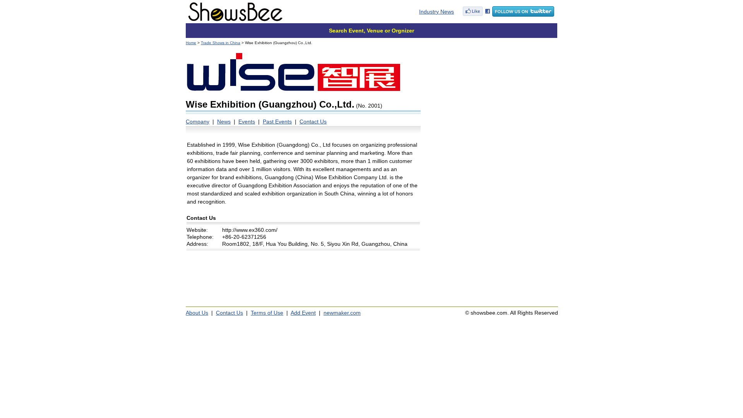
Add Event (303, 313)
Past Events (277, 121)
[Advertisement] (492, 100)
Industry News (436, 12)
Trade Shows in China (220, 43)
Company (197, 121)
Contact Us (313, 121)
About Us (197, 313)
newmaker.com (342, 313)
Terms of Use (267, 313)
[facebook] (476, 15)
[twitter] (523, 15)
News (224, 121)
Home (191, 43)
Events (246, 121)
